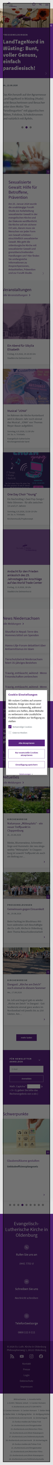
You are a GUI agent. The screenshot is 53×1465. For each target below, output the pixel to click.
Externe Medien (19, 732)
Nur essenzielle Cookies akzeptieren (26, 754)
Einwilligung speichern (26, 764)
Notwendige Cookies (22, 726)
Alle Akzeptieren (26, 743)
